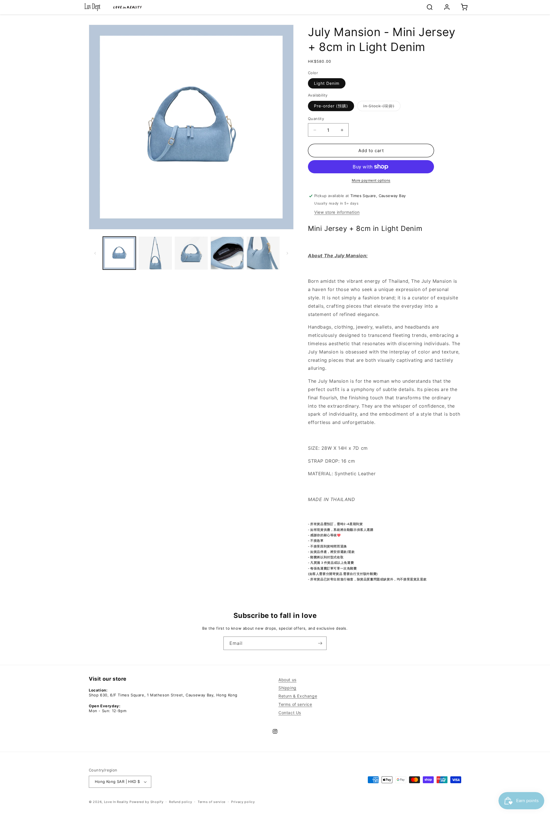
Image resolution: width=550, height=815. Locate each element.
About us (287, 679)
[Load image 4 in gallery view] (227, 253)
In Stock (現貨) (381, 107)
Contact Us (289, 712)
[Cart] (464, 7)
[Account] (447, 7)
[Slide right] (287, 253)
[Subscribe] (320, 643)
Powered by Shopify (146, 802)
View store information (337, 212)
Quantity (316, 118)
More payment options (371, 180)
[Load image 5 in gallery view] (263, 253)
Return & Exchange (297, 696)
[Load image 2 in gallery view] (155, 253)
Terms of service (295, 704)
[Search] (429, 7)
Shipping (287, 687)
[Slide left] (95, 253)
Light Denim (326, 83)
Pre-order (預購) (331, 105)
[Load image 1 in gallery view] (119, 253)
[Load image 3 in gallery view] (191, 253)
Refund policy (180, 802)
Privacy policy (243, 802)
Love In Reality (116, 802)
